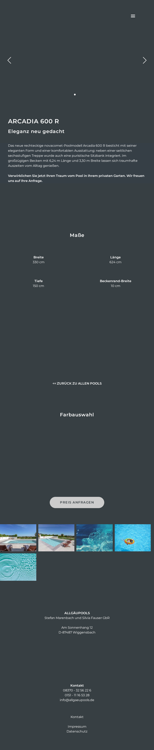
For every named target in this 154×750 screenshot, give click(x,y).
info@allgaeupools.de (77, 700)
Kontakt (77, 717)
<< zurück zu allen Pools (77, 383)
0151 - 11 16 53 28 (77, 695)
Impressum (77, 726)
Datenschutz (77, 731)
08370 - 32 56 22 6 (77, 690)
